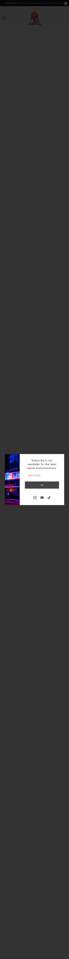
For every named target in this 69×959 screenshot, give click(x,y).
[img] (35, 497)
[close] (66, 3)
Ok (42, 485)
